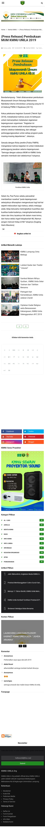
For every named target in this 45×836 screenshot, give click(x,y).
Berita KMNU (30, 48)
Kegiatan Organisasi (11, 552)
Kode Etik (6, 794)
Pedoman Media (9, 796)
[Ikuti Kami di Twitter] (33, 431)
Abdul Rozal (8, 664)
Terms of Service (9, 802)
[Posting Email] (3, 229)
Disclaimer (7, 791)
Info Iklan (6, 819)
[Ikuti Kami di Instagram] (11, 442)
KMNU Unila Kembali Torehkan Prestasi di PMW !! (26, 600)
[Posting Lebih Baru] (19, 326)
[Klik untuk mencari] (42, 3)
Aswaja (7, 525)
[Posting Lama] (26, 326)
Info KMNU (8, 539)
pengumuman (9, 562)
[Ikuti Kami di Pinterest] (33, 437)
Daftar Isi (6, 811)
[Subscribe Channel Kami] (11, 437)
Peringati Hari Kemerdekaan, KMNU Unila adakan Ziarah (31, 295)
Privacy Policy (8, 799)
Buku (6, 534)
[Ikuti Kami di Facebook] (11, 431)
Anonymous (8, 656)
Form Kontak (8, 814)
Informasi (8, 548)
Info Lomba (8, 543)
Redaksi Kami (8, 822)
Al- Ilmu (7, 520)
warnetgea (8, 681)
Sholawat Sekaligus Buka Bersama (20, 608)
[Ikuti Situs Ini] (33, 442)
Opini (6, 557)
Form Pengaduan (9, 816)
